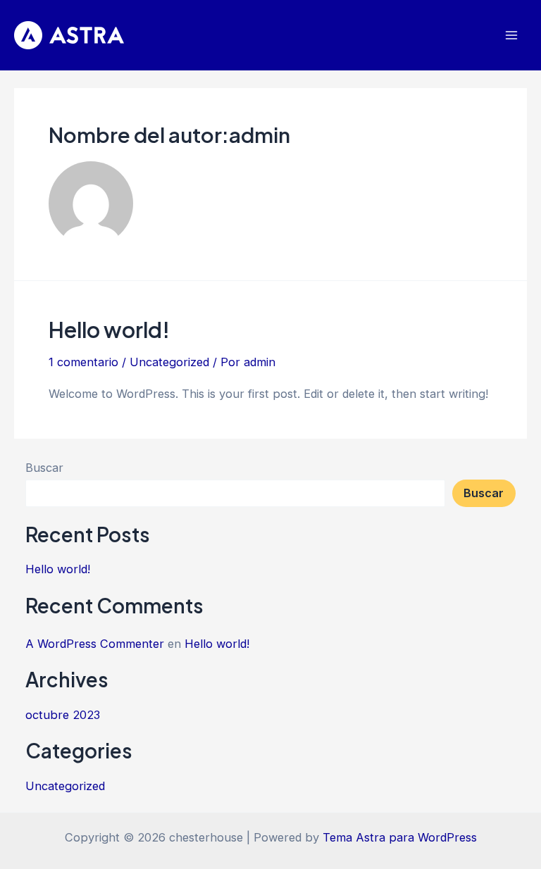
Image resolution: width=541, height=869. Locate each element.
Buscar (44, 468)
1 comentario (83, 362)
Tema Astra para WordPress (400, 837)
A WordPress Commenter (94, 644)
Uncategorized (169, 362)
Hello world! (109, 329)
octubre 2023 (62, 715)
